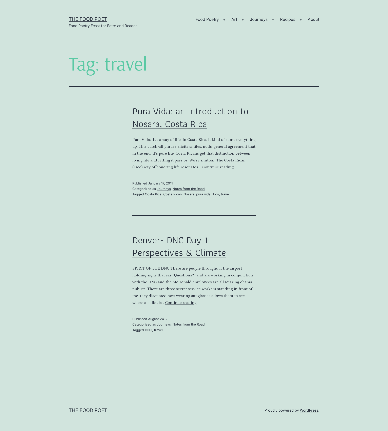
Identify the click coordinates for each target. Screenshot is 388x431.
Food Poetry (207, 19)
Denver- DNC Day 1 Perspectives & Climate (179, 246)
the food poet (88, 19)
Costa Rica (153, 194)
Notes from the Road (189, 189)
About (313, 19)
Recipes (287, 19)
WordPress (309, 410)
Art (234, 19)
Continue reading (218, 167)
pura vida (203, 194)
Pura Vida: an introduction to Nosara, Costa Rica (190, 117)
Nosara (188, 194)
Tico (215, 194)
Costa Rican (172, 194)
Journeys (259, 19)
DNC (148, 330)
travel (225, 194)
